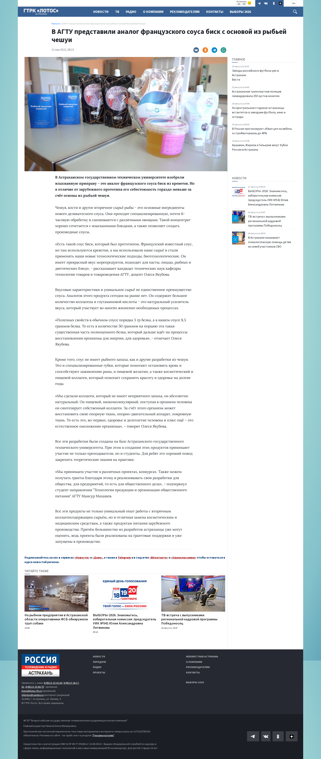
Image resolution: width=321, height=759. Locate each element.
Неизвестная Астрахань (202, 656)
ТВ (117, 11)
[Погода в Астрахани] (244, 3)
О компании (194, 662)
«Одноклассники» (183, 557)
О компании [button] (153, 11)
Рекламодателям (185, 11)
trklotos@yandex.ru (33, 695)
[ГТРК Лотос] (41, 13)
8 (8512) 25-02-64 (53, 683)
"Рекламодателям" (103, 735)
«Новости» (82, 557)
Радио (131, 11)
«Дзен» (97, 557)
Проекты (99, 672)
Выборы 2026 (240, 11)
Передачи (99, 662)
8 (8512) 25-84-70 (34, 686)
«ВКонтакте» (159, 557)
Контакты (214, 11)
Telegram (124, 557)
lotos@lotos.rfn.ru (32, 691)
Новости (100, 11)
